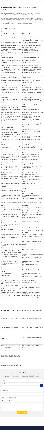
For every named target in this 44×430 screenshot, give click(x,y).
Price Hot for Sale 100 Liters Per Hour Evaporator (31, 132)
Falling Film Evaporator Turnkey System (32, 269)
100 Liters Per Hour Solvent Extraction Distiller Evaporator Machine (10, 238)
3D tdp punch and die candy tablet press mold (32, 346)
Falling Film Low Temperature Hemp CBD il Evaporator (11, 140)
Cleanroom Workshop (31, 310)
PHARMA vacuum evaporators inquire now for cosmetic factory (32, 113)
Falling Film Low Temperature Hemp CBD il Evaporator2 (11, 245)
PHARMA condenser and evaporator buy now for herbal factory (32, 192)
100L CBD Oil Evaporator (7, 275)
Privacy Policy (31, 428)
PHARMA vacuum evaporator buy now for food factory (11, 93)
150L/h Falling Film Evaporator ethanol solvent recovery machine (31, 146)
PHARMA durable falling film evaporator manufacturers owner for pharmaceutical (32, 53)
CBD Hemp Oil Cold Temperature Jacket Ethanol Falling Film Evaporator (32, 277)
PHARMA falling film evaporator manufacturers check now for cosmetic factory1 (31, 66)
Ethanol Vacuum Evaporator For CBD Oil (10, 216)
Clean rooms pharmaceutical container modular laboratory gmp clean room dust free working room (11, 364)
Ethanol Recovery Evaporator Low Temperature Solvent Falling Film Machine (32, 39)
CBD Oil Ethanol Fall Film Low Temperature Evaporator (29, 265)
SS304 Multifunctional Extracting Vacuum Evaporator (32, 199)
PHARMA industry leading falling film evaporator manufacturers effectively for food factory (11, 79)
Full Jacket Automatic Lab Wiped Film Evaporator (31, 237)
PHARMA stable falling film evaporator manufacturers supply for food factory (31, 46)
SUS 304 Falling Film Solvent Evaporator (11, 256)
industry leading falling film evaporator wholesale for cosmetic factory (10, 46)
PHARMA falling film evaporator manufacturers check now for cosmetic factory (10, 59)
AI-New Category (39, 310)
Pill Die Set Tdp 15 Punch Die (8, 33)
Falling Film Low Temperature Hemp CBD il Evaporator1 (32, 160)
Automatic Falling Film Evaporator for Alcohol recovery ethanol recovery (31, 120)
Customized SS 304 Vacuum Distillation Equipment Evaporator (31, 180)
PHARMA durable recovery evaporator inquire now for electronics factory (10, 106)
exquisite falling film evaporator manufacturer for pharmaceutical (9, 86)
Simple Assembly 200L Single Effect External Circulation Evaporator (9, 160)
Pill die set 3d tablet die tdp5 (8, 37)
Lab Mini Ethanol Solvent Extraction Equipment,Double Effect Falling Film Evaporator (10, 133)
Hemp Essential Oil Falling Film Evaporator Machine (11, 204)
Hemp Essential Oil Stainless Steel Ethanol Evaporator (32, 231)
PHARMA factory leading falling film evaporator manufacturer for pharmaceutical (31, 73)
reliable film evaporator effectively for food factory (31, 105)
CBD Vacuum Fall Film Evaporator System (32, 223)
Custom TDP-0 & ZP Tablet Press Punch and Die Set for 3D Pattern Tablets (10, 328)
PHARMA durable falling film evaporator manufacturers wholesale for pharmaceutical (32, 59)
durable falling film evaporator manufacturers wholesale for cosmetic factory (10, 73)
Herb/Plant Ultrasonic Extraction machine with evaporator (11, 173)
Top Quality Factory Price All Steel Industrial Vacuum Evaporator (30, 173)
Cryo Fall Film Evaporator (7, 229)
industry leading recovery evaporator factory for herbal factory (10, 113)
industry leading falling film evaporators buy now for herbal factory (32, 93)
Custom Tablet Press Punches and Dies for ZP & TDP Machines (32, 328)
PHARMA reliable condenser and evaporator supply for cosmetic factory (31, 86)
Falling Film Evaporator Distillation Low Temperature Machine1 (31, 258)
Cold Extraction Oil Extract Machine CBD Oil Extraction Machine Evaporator (11, 289)
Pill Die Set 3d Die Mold (27, 33)
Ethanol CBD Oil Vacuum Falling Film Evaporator (9, 264)
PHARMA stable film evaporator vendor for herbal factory (11, 199)
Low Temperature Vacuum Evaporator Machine (31, 243)
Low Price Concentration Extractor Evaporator (9, 185)
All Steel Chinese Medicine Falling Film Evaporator (31, 204)
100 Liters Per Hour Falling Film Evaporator (11, 190)
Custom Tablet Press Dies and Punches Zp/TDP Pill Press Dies (10, 346)
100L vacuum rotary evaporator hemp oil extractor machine (32, 167)
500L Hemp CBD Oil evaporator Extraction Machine (11, 210)
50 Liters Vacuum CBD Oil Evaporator (31, 249)
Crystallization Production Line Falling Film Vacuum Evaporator (11, 225)
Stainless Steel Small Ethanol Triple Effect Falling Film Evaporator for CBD (32, 211)
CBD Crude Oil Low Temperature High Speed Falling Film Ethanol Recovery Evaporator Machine (31, 153)
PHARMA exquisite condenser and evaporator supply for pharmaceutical (31, 100)
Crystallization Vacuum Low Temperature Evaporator (11, 270)
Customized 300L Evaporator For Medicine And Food (9, 179)
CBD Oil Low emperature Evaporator (31, 287)
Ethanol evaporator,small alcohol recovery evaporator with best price (11, 126)
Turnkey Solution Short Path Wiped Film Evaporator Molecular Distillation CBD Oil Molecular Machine (11, 251)
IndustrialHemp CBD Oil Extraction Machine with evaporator (9, 167)
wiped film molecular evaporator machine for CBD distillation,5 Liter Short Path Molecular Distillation (11, 153)
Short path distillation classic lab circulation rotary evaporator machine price (10, 120)
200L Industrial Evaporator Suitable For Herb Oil (10, 283)
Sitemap (36, 428)
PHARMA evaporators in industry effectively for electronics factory (9, 100)
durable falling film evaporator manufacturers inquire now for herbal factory (31, 79)
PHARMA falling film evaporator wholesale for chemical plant (11, 66)
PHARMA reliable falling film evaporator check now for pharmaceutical (10, 53)
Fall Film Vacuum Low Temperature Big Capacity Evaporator (10, 146)
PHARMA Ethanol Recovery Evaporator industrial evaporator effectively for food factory (32, 296)
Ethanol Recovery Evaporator (29, 282)
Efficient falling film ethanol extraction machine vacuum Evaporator (31, 140)
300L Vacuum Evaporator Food (29, 185)
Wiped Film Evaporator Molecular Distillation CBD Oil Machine (30, 218)
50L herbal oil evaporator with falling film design (32, 125)
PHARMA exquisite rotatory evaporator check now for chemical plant (10, 296)
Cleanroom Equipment (21, 310)
